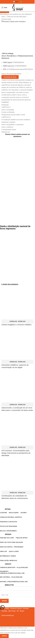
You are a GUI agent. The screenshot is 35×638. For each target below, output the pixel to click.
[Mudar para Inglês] (15, 2)
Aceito (4, 636)
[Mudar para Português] (21, 2)
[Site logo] (17, 7)
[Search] (34, 7)
